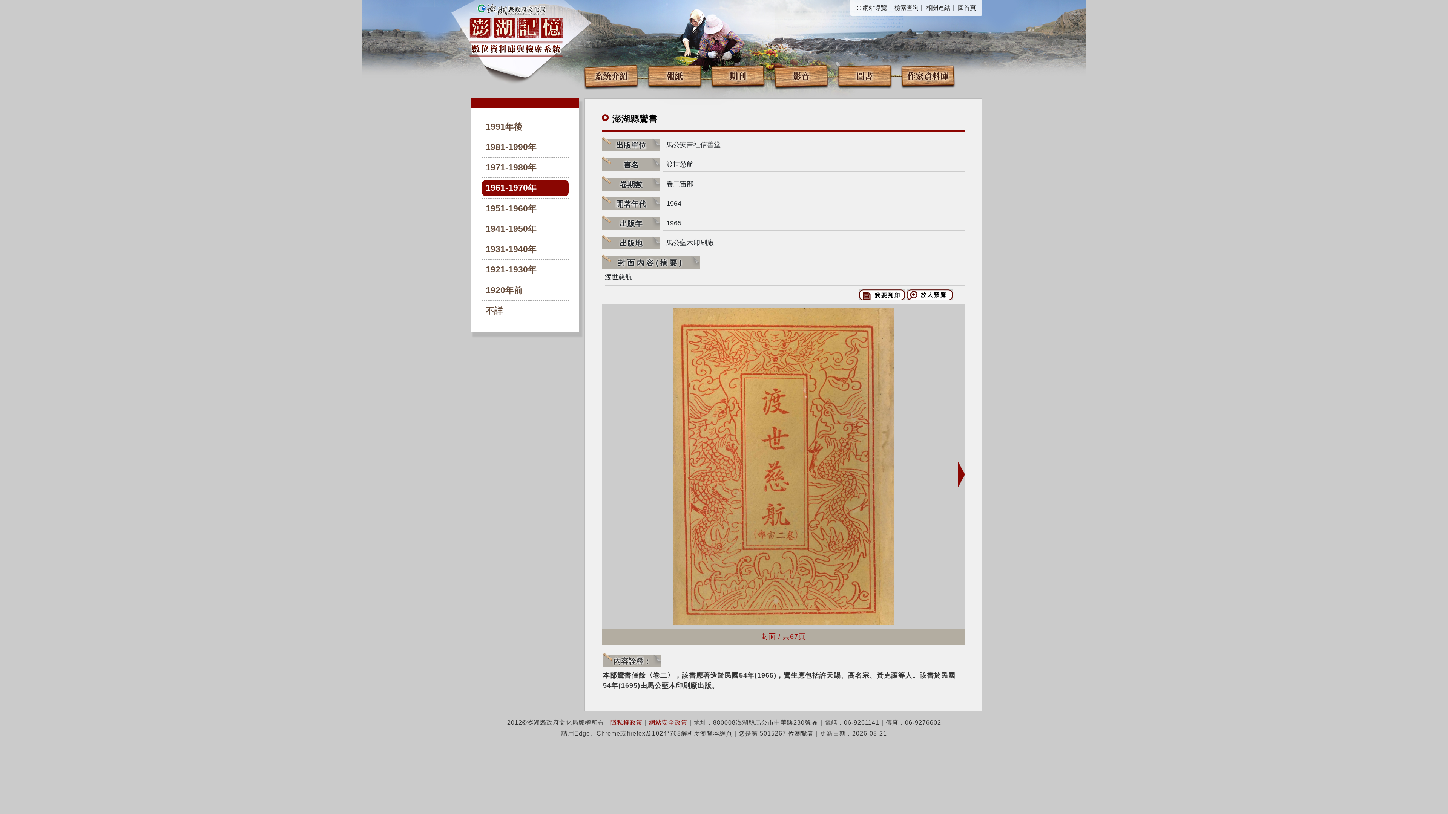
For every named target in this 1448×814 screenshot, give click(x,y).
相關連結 (938, 8)
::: (859, 8)
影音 (801, 75)
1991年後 (504, 127)
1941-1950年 (511, 229)
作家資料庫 (928, 75)
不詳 (494, 310)
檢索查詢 (906, 8)
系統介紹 (611, 75)
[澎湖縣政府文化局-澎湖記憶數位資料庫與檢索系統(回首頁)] (516, 29)
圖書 (864, 75)
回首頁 (967, 8)
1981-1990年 (511, 147)
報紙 (674, 75)
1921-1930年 (511, 269)
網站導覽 (875, 8)
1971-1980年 (511, 167)
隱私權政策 (626, 722)
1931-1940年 (511, 249)
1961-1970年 (511, 188)
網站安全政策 (668, 722)
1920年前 (504, 290)
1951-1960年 (511, 208)
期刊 (738, 75)
